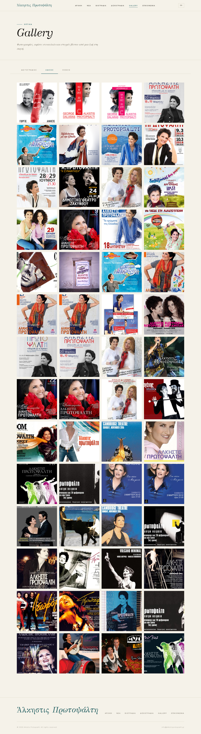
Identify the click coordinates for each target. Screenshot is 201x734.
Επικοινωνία (148, 6)
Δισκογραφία (117, 6)
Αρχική (78, 6)
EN (181, 5)
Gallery (133, 6)
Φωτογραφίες (29, 70)
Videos (66, 70)
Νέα (89, 6)
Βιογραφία (101, 6)
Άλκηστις (34, 5)
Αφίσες (50, 70)
